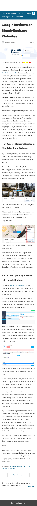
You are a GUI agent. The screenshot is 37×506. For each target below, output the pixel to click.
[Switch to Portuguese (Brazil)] (27, 62)
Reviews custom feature (17, 285)
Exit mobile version (18, 503)
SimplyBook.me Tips (8, 468)
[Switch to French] (22, 62)
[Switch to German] (30, 62)
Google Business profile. (10, 73)
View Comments (18, 475)
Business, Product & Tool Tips (20, 466)
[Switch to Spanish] (24, 62)
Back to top (31, 486)
